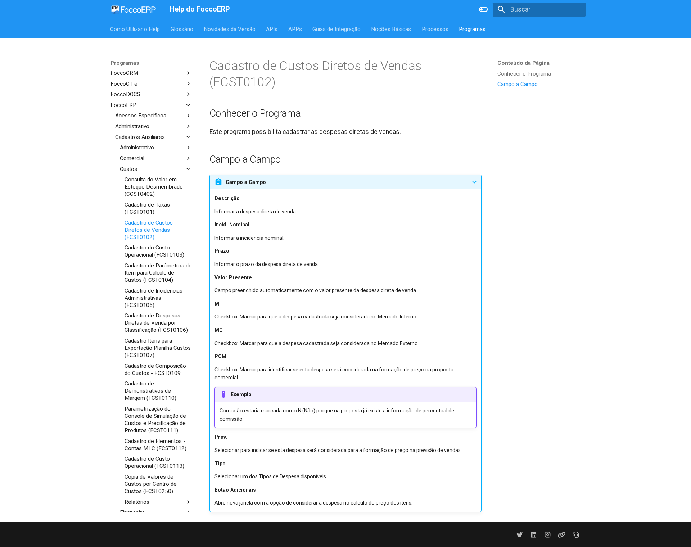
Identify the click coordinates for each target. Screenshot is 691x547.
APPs (295, 29)
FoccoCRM (124, 72)
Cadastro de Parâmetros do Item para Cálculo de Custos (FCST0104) (158, 272)
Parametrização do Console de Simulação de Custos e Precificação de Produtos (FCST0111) (155, 420)
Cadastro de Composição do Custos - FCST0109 (155, 369)
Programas (472, 29)
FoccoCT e (123, 83)
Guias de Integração (336, 29)
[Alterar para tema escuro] (483, 9)
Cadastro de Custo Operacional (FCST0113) (154, 462)
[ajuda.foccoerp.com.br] (576, 534)
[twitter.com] (519, 534)
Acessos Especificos (140, 115)
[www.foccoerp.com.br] (561, 534)
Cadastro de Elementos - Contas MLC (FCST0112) (155, 444)
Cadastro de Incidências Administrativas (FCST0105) (153, 297)
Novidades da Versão (230, 29)
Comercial (132, 158)
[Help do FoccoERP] (133, 9)
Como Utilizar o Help (135, 29)
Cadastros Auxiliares (140, 137)
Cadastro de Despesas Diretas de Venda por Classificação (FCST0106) (156, 322)
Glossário (182, 29)
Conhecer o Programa (524, 74)
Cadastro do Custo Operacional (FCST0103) (154, 251)
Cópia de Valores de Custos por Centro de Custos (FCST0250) (151, 484)
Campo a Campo (517, 84)
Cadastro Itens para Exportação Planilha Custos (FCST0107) (158, 348)
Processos (435, 29)
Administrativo (132, 126)
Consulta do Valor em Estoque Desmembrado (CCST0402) (154, 186)
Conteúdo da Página (523, 63)
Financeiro (132, 512)
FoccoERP (123, 104)
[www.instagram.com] (547, 534)
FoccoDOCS (125, 94)
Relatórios (137, 501)
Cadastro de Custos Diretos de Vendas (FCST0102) (149, 229)
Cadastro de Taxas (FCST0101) (147, 208)
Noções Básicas (391, 29)
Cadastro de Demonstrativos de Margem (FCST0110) (150, 390)
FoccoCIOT (124, 62)
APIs (272, 29)
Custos (128, 169)
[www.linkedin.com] (533, 534)
